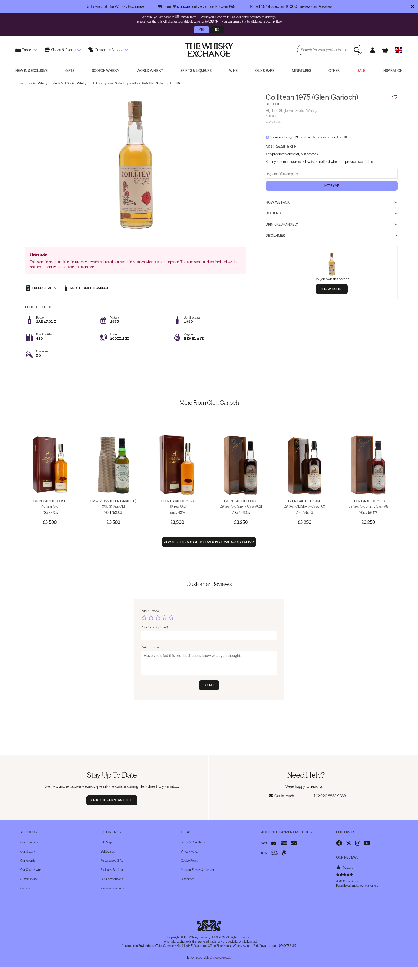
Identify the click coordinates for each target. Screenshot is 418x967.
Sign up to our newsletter (111, 800)
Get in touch (284, 795)
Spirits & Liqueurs (196, 71)
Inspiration (392, 71)
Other (334, 71)
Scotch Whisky (105, 71)
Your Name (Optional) (154, 627)
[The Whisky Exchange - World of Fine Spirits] (209, 50)
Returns (273, 213)
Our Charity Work (31, 870)
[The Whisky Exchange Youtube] (367, 843)
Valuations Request (113, 888)
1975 (114, 322)
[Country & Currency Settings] (398, 50)
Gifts (70, 71)
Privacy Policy (189, 851)
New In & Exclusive (31, 71)
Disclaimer (275, 235)
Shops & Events (63, 49)
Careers (25, 888)
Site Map (106, 842)
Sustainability (28, 879)
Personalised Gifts (112, 860)
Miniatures (301, 71)
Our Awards (27, 860)
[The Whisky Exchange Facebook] (339, 843)
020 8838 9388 (333, 795)
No (217, 29)
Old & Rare (264, 71)
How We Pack (278, 202)
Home (19, 83)
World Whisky (150, 71)
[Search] (357, 50)
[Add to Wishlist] (394, 97)
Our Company (29, 842)
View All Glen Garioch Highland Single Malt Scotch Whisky (209, 542)
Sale (361, 71)
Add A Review (150, 611)
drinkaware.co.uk (220, 957)
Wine (233, 71)
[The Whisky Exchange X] (348, 843)
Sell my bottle (332, 288)
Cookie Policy (189, 860)
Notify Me (331, 185)
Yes (201, 29)
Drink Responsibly (282, 224)
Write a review (150, 647)
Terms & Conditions (193, 842)
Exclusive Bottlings (112, 870)
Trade (26, 49)
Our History (27, 851)
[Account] (372, 50)
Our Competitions (112, 879)
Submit (209, 685)
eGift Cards (108, 851)
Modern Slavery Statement (197, 870)
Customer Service (109, 49)
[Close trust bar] (412, 6)
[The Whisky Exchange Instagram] (357, 843)
